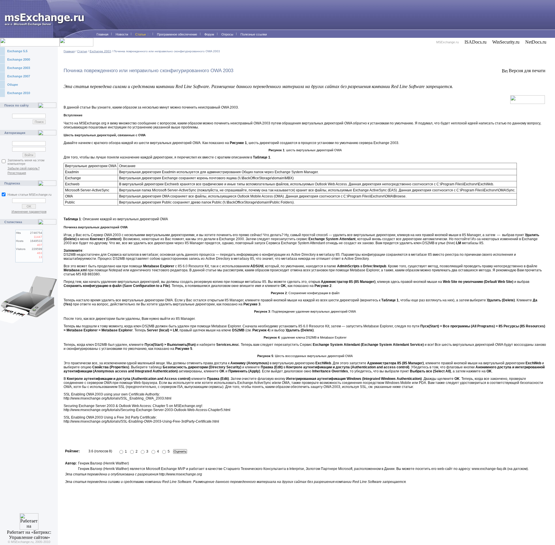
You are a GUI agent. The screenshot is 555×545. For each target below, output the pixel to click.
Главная (69, 51)
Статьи (82, 51)
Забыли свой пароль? (24, 168)
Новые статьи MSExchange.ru (29, 194)
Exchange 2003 (18, 68)
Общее (12, 84)
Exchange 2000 (18, 59)
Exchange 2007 (18, 76)
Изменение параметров (29, 211)
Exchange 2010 (18, 93)
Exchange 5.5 (17, 51)
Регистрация (17, 173)
